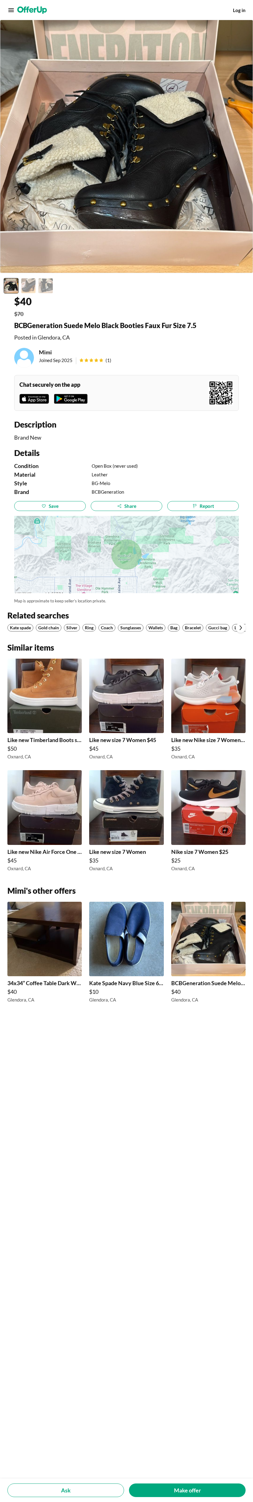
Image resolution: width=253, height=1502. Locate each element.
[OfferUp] (32, 10)
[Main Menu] (11, 10)
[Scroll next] (241, 628)
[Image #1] (11, 285)
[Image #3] (45, 285)
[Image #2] (28, 285)
